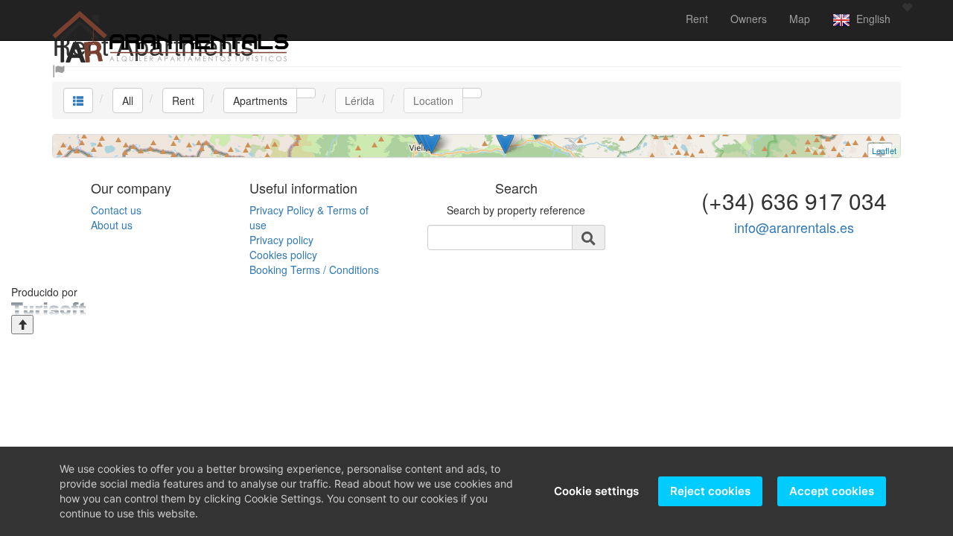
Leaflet (884, 150)
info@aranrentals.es (794, 227)
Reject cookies (710, 491)
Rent (697, 18)
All (127, 100)
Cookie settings (596, 491)
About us (112, 224)
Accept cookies (831, 491)
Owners (748, 18)
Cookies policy (283, 254)
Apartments (260, 100)
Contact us (116, 209)
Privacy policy (281, 239)
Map (799, 18)
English (870, 18)
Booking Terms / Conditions (314, 269)
